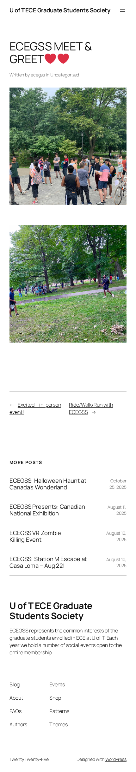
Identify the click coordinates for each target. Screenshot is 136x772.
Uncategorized (64, 75)
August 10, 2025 (116, 536)
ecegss (38, 75)
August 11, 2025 (117, 510)
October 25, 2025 (118, 484)
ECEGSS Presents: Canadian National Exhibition (47, 509)
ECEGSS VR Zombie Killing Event (35, 536)
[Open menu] (123, 10)
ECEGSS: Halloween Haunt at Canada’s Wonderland (47, 483)
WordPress (116, 759)
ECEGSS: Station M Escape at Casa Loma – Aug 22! (48, 562)
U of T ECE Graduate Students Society (59, 10)
